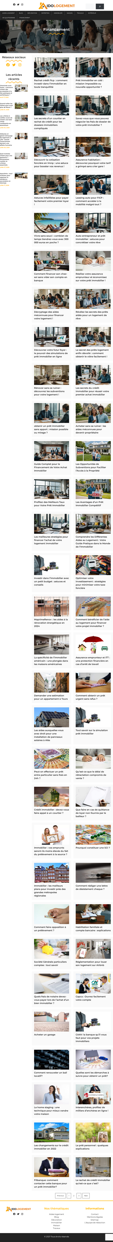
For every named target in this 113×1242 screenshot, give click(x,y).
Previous (60, 1196)
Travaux (80, 13)
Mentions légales (95, 1217)
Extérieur (92, 13)
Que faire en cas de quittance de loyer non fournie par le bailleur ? (92, 813)
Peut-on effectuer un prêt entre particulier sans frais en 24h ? (50, 775)
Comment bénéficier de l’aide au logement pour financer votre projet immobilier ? (92, 622)
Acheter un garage (44, 1034)
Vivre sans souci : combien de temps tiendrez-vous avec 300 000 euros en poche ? (51, 239)
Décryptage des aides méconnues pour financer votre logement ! (49, 315)
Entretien (45, 13)
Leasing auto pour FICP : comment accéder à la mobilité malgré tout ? (90, 201)
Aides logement (8, 13)
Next (86, 1196)
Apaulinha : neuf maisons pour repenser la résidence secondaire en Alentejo (6, 178)
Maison (70, 13)
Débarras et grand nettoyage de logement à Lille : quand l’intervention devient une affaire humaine (6, 139)
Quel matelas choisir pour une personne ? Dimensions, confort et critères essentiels (6, 159)
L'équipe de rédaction (95, 1222)
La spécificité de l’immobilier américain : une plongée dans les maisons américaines (51, 660)
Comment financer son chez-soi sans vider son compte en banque (50, 277)
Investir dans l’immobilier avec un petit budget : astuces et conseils (51, 581)
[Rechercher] (100, 6)
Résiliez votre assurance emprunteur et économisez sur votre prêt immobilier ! (91, 277)
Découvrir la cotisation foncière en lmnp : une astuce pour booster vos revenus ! (51, 163)
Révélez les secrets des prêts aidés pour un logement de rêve (92, 315)
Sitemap (95, 1220)
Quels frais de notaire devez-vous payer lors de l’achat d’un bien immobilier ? (51, 1000)
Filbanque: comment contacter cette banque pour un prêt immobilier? (50, 1183)
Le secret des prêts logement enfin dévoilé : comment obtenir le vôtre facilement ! (92, 353)
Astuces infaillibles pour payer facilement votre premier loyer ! (51, 201)
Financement (24, 18)
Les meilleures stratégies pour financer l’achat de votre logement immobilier (51, 540)
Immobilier (58, 13)
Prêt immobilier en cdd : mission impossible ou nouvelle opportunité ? (89, 83)
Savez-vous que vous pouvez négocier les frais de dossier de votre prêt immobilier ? (93, 121)
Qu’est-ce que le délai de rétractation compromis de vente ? (91, 775)
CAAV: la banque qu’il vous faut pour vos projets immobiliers (91, 1038)
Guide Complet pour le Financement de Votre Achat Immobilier (50, 467)
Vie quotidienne (8, 18)
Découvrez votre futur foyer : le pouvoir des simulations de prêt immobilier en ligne (51, 353)
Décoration (32, 13)
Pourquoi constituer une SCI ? (93, 847)
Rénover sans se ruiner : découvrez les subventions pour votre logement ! (49, 391)
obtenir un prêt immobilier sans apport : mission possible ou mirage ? (51, 429)
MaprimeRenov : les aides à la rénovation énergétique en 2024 (51, 622)
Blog (21, 13)
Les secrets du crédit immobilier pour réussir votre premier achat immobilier (92, 391)
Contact (95, 1214)
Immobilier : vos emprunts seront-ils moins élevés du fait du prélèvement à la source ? (51, 851)
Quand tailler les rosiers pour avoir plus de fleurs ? (6, 105)
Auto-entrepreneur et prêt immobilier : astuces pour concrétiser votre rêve (90, 239)
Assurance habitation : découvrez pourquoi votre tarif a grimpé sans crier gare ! (93, 163)
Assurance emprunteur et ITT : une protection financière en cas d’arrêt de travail (93, 660)
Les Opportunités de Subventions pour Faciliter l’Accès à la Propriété (91, 467)
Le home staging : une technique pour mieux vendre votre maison (51, 1110)
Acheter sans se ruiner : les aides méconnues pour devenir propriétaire (91, 429)
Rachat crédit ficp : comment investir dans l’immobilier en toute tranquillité (50, 83)
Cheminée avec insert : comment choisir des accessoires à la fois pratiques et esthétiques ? (6, 90)
